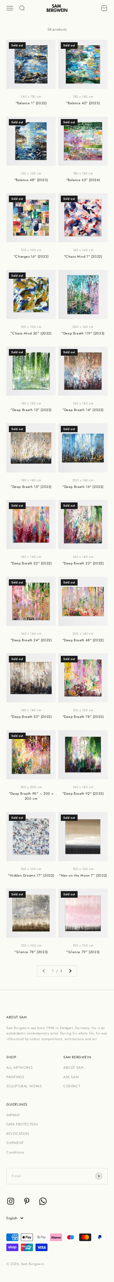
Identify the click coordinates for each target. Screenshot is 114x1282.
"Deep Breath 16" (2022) (83, 486)
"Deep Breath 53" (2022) (31, 716)
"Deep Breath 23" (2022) (83, 563)
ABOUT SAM (73, 1067)
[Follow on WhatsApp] (43, 1201)
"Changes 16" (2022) (31, 256)
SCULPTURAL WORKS (24, 1086)
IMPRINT (13, 1115)
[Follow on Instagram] (10, 1201)
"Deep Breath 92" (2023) (83, 793)
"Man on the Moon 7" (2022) (83, 875)
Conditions (15, 1152)
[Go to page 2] (70, 971)
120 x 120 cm (31, 403)
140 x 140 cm (83, 250)
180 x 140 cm (83, 96)
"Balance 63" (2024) (83, 179)
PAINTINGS (15, 1076)
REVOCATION (17, 1133)
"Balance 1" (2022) (31, 103)
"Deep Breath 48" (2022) (83, 640)
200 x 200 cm (31, 787)
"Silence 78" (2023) (31, 951)
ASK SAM (71, 1076)
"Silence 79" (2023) (83, 951)
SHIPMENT (15, 1142)
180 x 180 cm (83, 173)
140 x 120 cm (31, 96)
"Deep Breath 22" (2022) (31, 563)
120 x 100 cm (31, 173)
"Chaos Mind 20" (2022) (30, 333)
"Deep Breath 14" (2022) (83, 409)
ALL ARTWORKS (19, 1067)
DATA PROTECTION (22, 1124)
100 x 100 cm (31, 250)
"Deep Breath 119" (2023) (82, 333)
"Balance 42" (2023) (83, 103)
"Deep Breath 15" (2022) (31, 486)
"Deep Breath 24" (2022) (31, 640)
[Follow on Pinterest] (26, 1201)
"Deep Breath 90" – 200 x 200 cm (31, 796)
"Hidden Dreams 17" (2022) (31, 875)
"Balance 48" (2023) (31, 179)
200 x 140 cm (83, 480)
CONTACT (71, 1086)
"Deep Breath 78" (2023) (83, 716)
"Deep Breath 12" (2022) (31, 409)
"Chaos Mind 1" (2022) (83, 256)
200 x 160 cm (83, 326)
